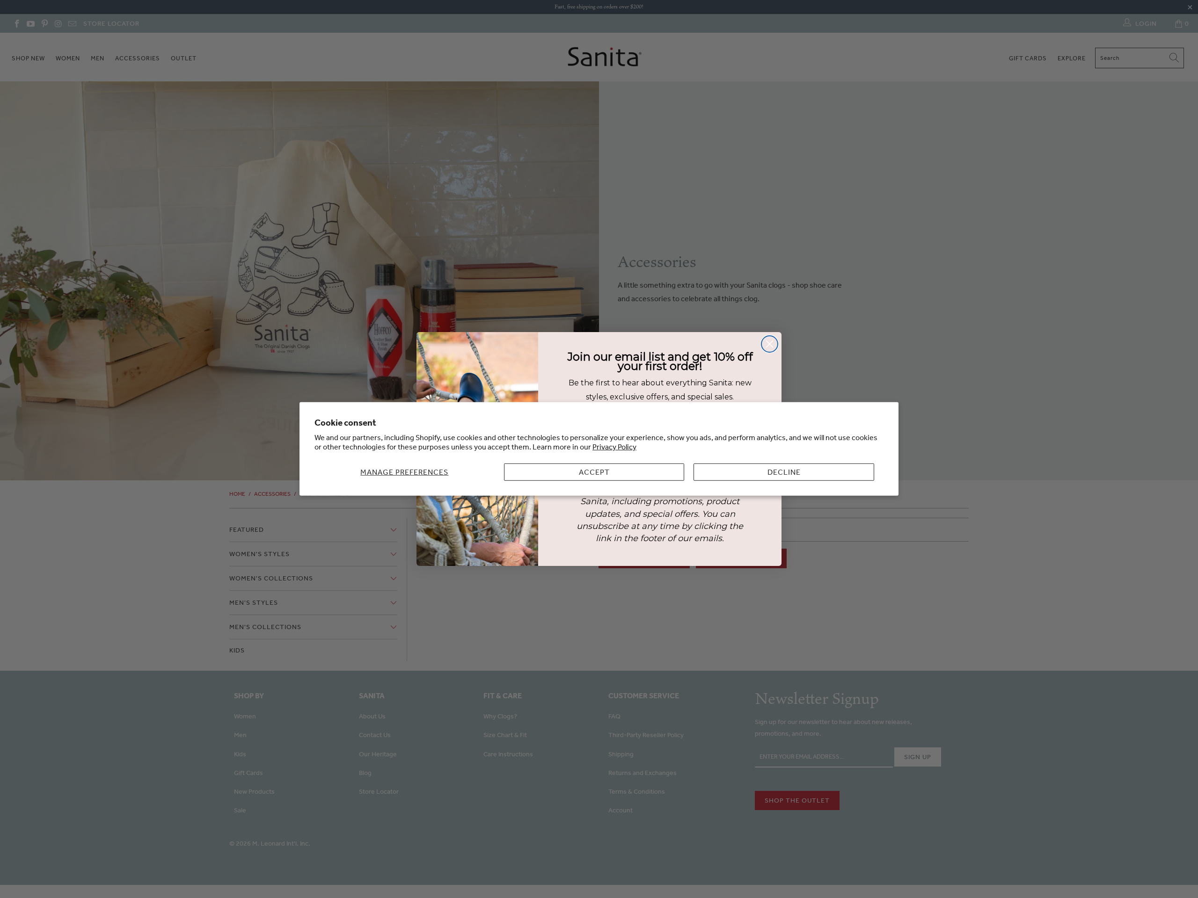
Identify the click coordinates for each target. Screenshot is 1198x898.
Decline (784, 472)
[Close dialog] (769, 344)
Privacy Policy (614, 446)
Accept (594, 472)
